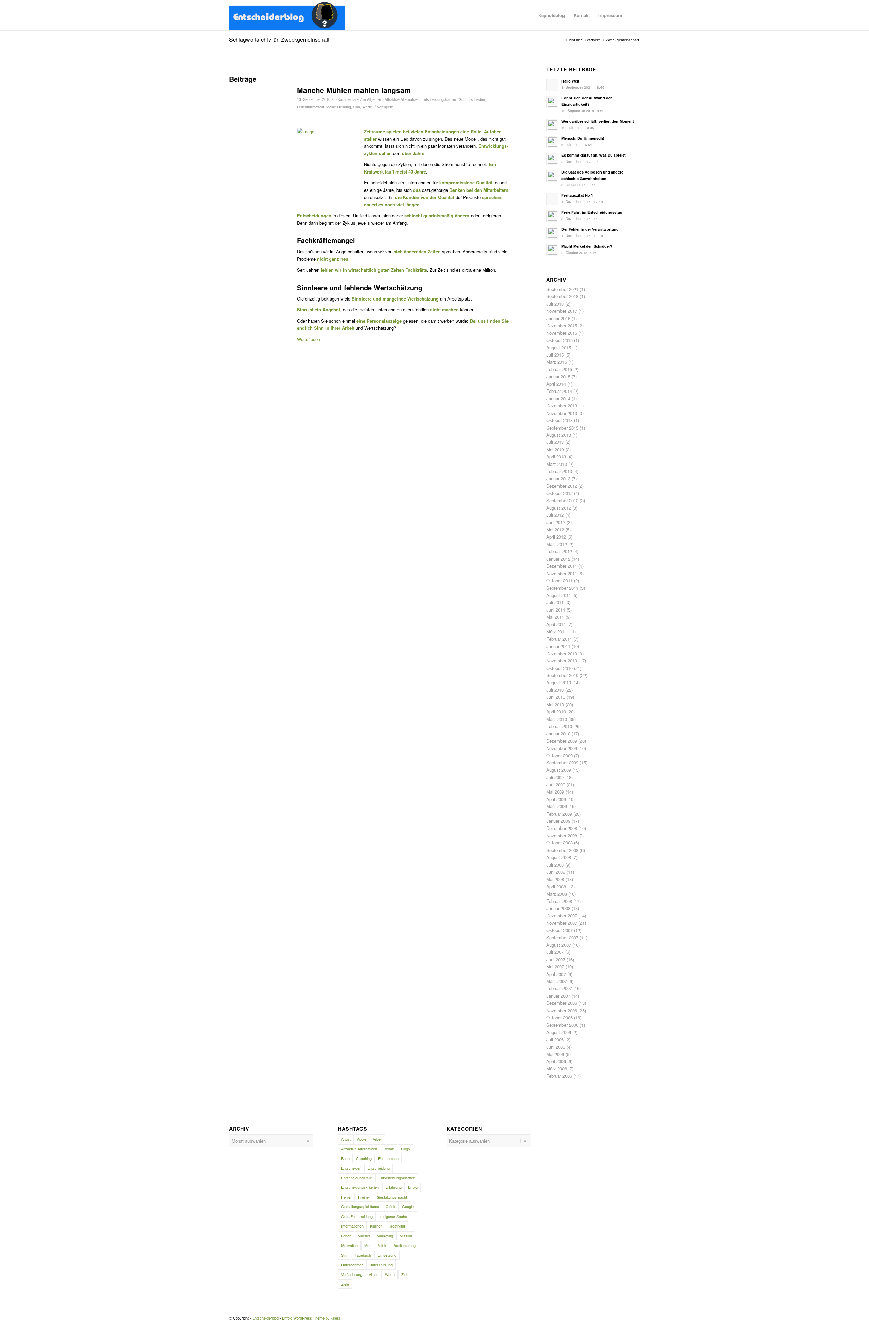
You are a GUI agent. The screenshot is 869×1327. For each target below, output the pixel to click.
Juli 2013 (555, 442)
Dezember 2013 (561, 405)
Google (408, 1206)
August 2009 (558, 770)
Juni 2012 (555, 522)
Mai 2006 (555, 1054)
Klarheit (376, 1226)
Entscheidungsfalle (356, 1177)
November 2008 (561, 835)
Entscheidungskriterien (360, 1187)
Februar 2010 (559, 726)
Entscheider (351, 1168)
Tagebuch (363, 1255)
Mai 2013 (555, 449)
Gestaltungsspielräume (360, 1206)
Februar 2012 (559, 551)
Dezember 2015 (561, 325)
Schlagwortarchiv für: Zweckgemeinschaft (279, 39)
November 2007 (561, 923)
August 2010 (558, 682)
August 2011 (558, 595)
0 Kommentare (347, 99)
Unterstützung (381, 1264)
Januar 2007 (558, 996)
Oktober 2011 (559, 580)
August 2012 (558, 508)
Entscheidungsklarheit (439, 99)
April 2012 (556, 536)
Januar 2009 (558, 821)
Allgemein (375, 99)
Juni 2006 (555, 1046)
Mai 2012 (555, 529)
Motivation (349, 1245)
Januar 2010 (558, 733)
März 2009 (556, 806)
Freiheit (364, 1197)
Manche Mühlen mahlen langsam (354, 90)
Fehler (346, 1197)
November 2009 (561, 748)
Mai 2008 (555, 879)
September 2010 (562, 675)
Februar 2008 (559, 901)
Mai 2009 (555, 791)
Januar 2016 (558, 318)
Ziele (345, 1284)
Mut (367, 1245)
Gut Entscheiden (472, 99)
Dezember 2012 (561, 486)
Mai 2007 (555, 966)
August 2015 (558, 347)
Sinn (356, 106)
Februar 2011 (559, 639)
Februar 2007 (559, 988)
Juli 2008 (555, 864)
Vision (373, 1274)
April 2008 (556, 886)
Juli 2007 (555, 952)
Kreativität (397, 1226)
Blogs (405, 1148)
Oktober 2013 (559, 420)
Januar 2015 (558, 376)
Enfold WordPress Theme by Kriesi (311, 1318)
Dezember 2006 (561, 1003)
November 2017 (561, 311)
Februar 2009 (559, 814)
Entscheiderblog (265, 1318)
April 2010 (556, 711)
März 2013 (556, 464)
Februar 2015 (559, 369)
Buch (345, 1158)
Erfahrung (393, 1187)
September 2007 (562, 937)
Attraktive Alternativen (402, 99)
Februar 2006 (559, 1076)
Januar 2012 (558, 559)
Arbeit (377, 1139)
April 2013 (556, 456)
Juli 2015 (555, 354)
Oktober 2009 (559, 755)
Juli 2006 (555, 1039)
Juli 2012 (555, 515)
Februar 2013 (559, 471)
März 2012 (556, 544)
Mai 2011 (555, 617)
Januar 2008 (558, 908)
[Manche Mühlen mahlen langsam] (254, 118)
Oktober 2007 (559, 930)
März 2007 (556, 981)
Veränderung (351, 1274)
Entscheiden (388, 1158)
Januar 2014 (558, 398)
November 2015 (561, 333)
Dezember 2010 (561, 653)
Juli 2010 (555, 690)
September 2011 (562, 588)
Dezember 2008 (561, 828)
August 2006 (558, 1032)
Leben (346, 1235)
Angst (346, 1139)
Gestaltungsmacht (392, 1197)
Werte (367, 106)
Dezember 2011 (561, 566)
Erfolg (413, 1187)
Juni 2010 (555, 697)
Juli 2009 (555, 777)
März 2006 (556, 1068)
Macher (364, 1235)
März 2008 (556, 894)
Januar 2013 (558, 478)
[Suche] (633, 15)
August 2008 (558, 857)
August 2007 (558, 945)
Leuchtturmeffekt (310, 106)
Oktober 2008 (559, 842)
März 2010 (556, 719)
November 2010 (561, 660)
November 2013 (561, 413)
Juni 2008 (555, 872)
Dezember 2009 (561, 741)
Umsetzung (386, 1255)
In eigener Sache (393, 1216)
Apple (361, 1139)
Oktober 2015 (559, 340)
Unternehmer (352, 1264)
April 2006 (556, 1061)
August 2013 (558, 435)
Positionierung (404, 1245)
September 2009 (562, 762)
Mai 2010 (555, 704)
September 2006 (562, 1025)
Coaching (364, 1158)
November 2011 (561, 573)
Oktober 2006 (559, 1017)
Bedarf (389, 1148)
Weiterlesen (308, 339)
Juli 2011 (555, 602)
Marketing (385, 1235)
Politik (381, 1245)
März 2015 (556, 362)
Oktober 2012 (559, 493)
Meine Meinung (338, 106)
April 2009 (556, 799)
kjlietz (388, 106)
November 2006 (561, 1010)
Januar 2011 (558, 646)
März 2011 (556, 631)
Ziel (404, 1274)
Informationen (352, 1226)
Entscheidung (378, 1168)
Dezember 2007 (561, 915)
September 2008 (562, 850)
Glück (390, 1206)
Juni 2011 (555, 609)
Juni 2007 (555, 959)
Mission (406, 1235)
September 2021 (562, 289)
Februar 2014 (559, 391)
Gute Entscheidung (357, 1216)
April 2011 (556, 624)
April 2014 (556, 384)
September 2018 (562, 296)
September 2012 (562, 500)
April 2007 (556, 974)
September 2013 (562, 427)
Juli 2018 (555, 304)
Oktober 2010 (559, 668)
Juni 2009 (555, 784)
